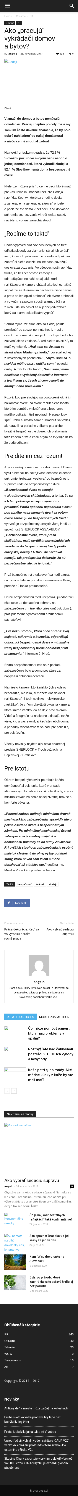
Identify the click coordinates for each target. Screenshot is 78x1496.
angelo (12, 53)
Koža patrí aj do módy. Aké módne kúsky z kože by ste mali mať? (50, 1075)
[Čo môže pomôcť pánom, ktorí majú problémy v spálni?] (15, 1033)
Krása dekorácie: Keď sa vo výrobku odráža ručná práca (21, 933)
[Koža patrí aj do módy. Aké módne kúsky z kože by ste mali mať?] (15, 1074)
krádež (40, 884)
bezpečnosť (24, 884)
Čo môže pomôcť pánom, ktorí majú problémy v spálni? (49, 1033)
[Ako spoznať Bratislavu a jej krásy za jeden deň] (15, 1247)
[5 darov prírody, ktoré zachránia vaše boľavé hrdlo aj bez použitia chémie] (15, 1282)
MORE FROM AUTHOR (54, 1017)
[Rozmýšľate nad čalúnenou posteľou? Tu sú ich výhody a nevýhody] (15, 1054)
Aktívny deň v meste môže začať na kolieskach (36, 1408)
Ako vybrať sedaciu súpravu (60, 931)
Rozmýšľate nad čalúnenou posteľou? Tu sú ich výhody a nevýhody (50, 1054)
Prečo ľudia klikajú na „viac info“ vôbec (30, 1431)
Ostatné (21, 16)
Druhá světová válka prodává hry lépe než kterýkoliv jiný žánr (32, 1419)
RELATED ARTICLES (20, 1017)
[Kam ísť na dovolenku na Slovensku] (15, 1262)
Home (8, 16)
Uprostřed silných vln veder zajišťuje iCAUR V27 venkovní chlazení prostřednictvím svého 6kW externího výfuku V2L (36, 1445)
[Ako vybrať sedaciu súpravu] (39, 1149)
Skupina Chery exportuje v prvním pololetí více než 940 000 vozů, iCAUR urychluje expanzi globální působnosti (38, 1463)
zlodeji (53, 884)
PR (31, 16)
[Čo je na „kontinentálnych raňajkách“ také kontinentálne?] (15, 1219)
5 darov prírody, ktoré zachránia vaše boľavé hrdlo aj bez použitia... (51, 1282)
